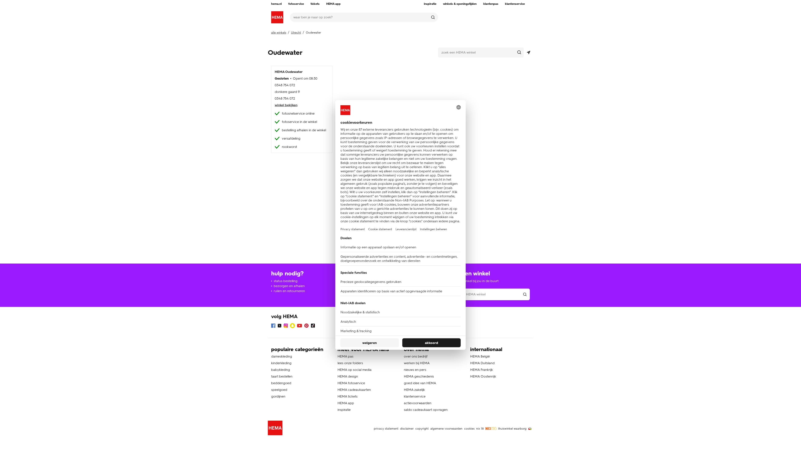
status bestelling (285, 281)
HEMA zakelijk (414, 390)
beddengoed (281, 383)
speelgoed (279, 390)
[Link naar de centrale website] (277, 17)
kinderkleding (281, 363)
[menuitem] (276, 4)
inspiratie (344, 410)
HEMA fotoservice (351, 383)
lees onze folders (350, 363)
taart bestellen (281, 376)
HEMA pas (345, 356)
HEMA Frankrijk (481, 370)
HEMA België (480, 356)
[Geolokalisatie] (528, 52)
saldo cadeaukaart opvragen (426, 410)
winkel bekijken (286, 105)
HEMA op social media (355, 370)
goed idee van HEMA (420, 383)
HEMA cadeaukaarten (354, 390)
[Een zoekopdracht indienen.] (433, 17)
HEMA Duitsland (482, 363)
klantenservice (415, 396)
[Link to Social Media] (273, 326)
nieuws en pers (415, 370)
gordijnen (278, 396)
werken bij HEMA (417, 363)
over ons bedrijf (415, 356)
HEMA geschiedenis (419, 376)
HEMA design (348, 376)
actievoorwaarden (417, 403)
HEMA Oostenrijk (483, 376)
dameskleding (281, 356)
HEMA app (346, 403)
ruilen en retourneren (289, 291)
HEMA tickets (348, 396)
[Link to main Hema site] (276, 429)
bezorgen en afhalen (289, 286)
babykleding (280, 370)
